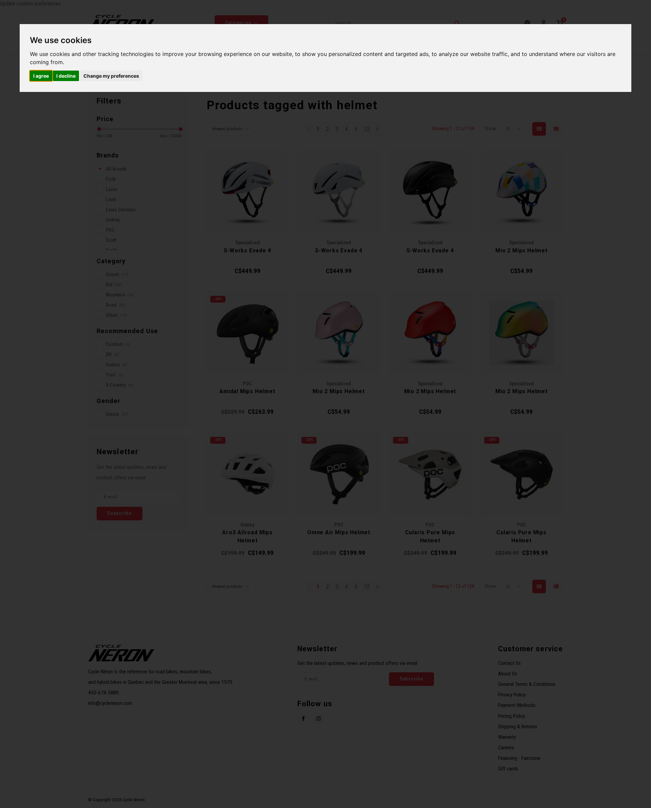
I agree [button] (41, 76)
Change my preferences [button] (111, 76)
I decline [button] (66, 76)
